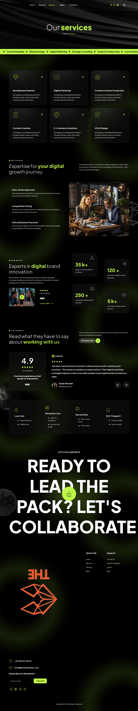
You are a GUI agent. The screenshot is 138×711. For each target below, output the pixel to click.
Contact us (73, 5)
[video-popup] (22, 297)
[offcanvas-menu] (124, 5)
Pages (62, 5)
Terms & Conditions (113, 563)
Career (109, 567)
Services (52, 5)
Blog (87, 571)
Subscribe (40, 681)
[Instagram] (114, 5)
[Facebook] (111, 5)
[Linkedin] (117, 5)
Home (32, 5)
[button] (118, 385)
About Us (42, 5)
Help (108, 571)
